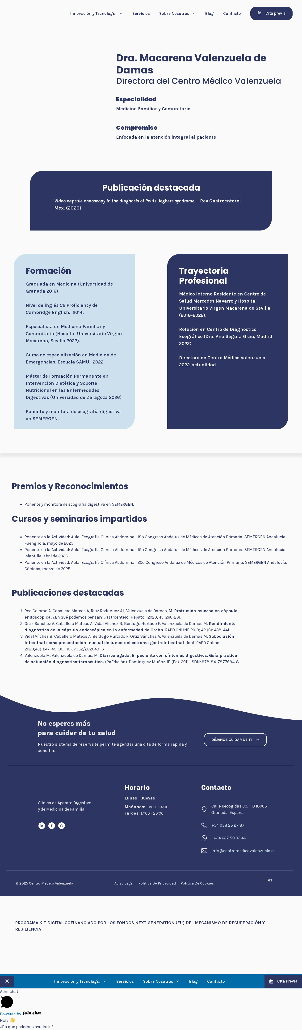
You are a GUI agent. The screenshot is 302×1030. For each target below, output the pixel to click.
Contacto (232, 13)
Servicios (141, 13)
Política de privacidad (157, 883)
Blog (209, 13)
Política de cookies (197, 883)
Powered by (11, 1014)
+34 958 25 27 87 (227, 825)
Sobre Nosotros (174, 13)
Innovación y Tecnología (93, 13)
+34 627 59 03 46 (230, 838)
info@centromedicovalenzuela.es (243, 850)
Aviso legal (124, 883)
